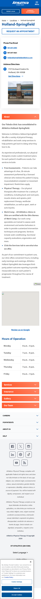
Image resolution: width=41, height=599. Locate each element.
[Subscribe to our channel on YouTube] (16, 463)
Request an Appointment (20, 31)
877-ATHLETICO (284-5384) (20, 546)
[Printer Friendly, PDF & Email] (37, 284)
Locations (13, 20)
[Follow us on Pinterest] (20, 454)
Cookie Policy (8, 577)
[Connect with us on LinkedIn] (12, 454)
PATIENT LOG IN (10, 11)
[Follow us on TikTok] (29, 454)
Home (4, 20)
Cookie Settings (17, 582)
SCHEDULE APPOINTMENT (30, 11)
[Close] (30, 561)
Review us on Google (20, 329)
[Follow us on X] (20, 446)
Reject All (17, 588)
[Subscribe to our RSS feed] (24, 463)
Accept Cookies (17, 595)
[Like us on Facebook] (12, 446)
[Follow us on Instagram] (29, 446)
